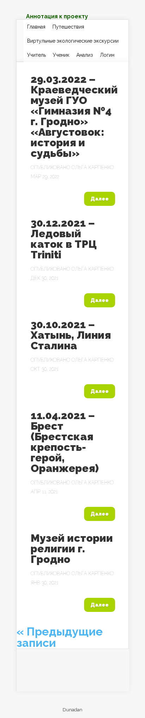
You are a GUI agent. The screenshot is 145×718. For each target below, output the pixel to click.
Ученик (61, 55)
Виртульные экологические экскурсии (73, 41)
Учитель (36, 55)
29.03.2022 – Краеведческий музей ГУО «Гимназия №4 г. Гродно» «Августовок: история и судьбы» (74, 116)
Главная (36, 27)
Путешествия (68, 27)
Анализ (84, 55)
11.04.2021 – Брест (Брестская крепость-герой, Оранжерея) (65, 441)
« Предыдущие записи (60, 637)
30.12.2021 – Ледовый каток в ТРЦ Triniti (64, 239)
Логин (107, 55)
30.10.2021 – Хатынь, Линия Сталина (71, 335)
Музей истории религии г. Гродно (72, 548)
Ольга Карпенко (92, 167)
